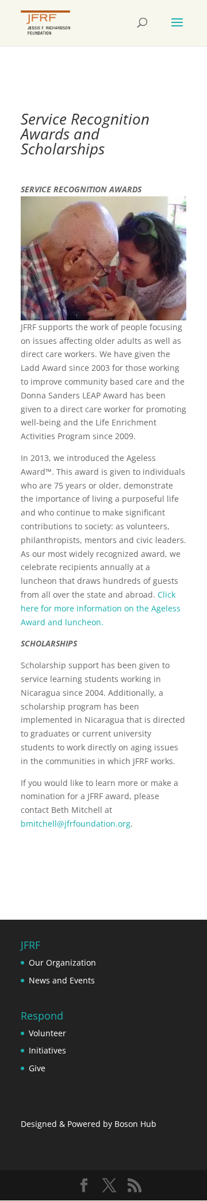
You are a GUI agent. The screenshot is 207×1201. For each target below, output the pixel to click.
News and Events (62, 980)
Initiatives (47, 1050)
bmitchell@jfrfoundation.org (76, 823)
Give (37, 1068)
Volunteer (47, 1033)
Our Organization (62, 962)
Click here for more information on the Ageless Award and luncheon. (101, 608)
